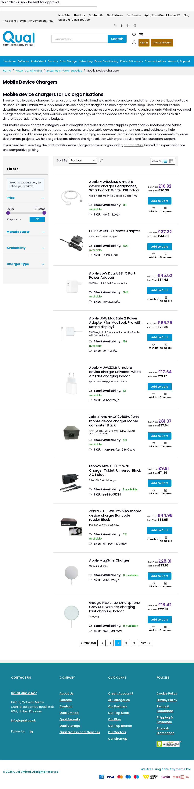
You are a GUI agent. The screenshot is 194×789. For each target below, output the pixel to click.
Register (162, 42)
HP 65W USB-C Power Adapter (114, 231)
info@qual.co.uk (23, 720)
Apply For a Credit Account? (162, 15)
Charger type (18, 264)
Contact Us (96, 15)
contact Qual (133, 145)
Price (11, 198)
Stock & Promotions (165, 730)
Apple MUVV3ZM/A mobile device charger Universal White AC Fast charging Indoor (115, 371)
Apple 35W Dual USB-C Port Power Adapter (112, 275)
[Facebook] (121, 25)
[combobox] (79, 39)
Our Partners (115, 15)
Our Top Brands (120, 726)
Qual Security (69, 719)
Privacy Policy (166, 700)
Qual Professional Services (79, 732)
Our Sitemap (117, 738)
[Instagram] (134, 25)
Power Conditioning (29, 70)
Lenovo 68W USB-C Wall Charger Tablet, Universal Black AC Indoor (115, 470)
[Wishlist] (134, 34)
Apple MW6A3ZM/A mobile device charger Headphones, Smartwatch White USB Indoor (114, 186)
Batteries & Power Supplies (64, 70)
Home (7, 70)
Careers (65, 700)
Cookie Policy (166, 693)
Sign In (144, 42)
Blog (186, 15)
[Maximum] (44, 213)
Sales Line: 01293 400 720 (74, 20)
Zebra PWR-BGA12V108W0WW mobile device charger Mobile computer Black (114, 421)
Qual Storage (69, 726)
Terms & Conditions (165, 708)
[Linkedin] (128, 25)
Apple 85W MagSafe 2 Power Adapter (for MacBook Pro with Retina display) (115, 322)
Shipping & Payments (164, 719)
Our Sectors (117, 732)
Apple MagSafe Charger (109, 560)
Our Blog (114, 719)
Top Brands (133, 15)
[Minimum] (8, 213)
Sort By (62, 160)
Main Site (64, 15)
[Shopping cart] (141, 34)
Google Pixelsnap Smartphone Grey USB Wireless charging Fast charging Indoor (114, 607)
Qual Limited (69, 713)
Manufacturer (18, 232)
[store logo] (19, 38)
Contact (66, 706)
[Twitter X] (114, 25)
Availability (16, 248)
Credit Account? (120, 693)
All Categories (119, 700)
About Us (79, 15)
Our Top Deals (119, 713)
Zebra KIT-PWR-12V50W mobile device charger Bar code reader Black (115, 515)
